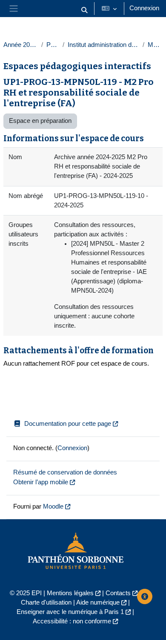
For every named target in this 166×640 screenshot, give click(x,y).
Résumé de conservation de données (65, 472)
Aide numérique (98, 602)
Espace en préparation (40, 120)
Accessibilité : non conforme (72, 621)
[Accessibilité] (144, 596)
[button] (84, 10)
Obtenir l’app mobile (40, 482)
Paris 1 (52, 44)
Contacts (118, 593)
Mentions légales (70, 593)
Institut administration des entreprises (104, 44)
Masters (155, 44)
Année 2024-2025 (20, 44)
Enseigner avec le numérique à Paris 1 (70, 611)
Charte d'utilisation (46, 602)
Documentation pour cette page (67, 423)
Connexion (144, 8)
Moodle (53, 506)
